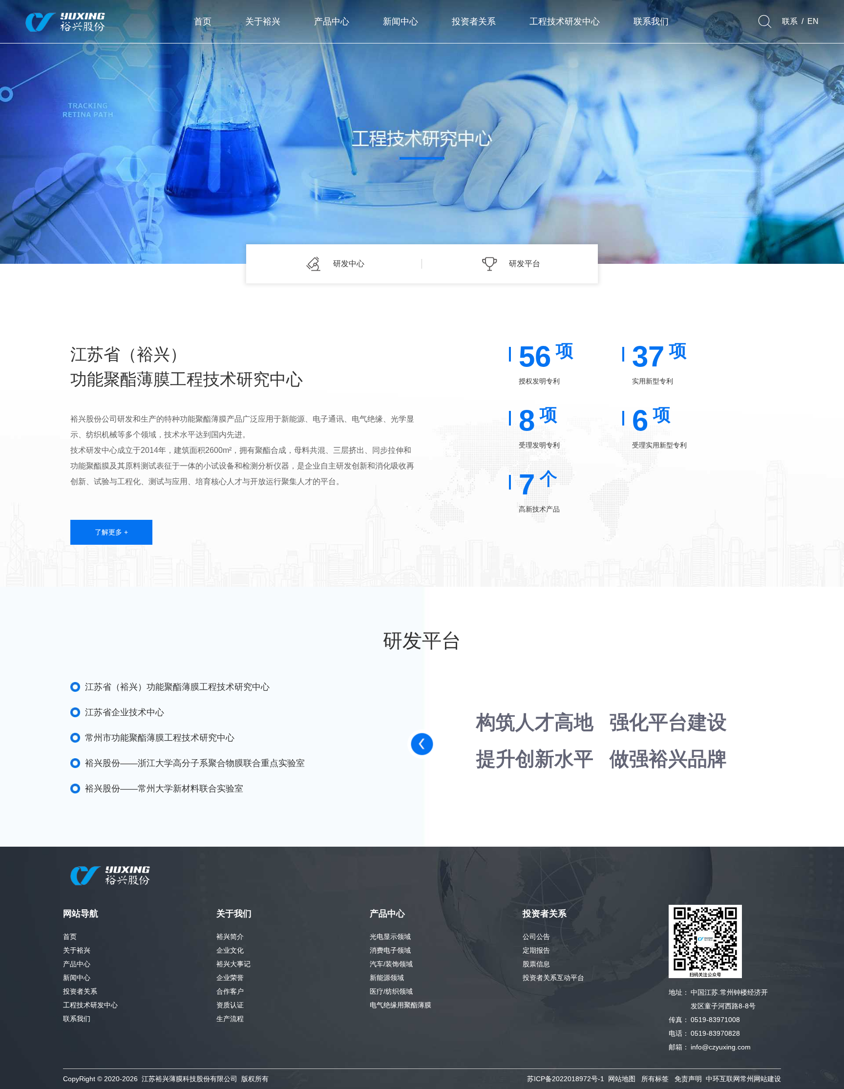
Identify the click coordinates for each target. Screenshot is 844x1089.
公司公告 (536, 936)
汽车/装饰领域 (391, 964)
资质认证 (230, 1005)
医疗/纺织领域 (391, 991)
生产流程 (230, 1019)
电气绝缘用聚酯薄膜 (400, 1005)
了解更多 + (111, 532)
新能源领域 (387, 978)
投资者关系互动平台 (553, 978)
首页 (70, 936)
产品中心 (76, 964)
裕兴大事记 (233, 964)
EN (813, 21)
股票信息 (536, 964)
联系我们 (76, 1019)
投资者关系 (80, 991)
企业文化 (230, 950)
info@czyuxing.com (721, 1047)
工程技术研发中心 (90, 1005)
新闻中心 (76, 978)
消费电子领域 (390, 950)
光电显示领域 (390, 936)
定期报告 (536, 950)
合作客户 (230, 991)
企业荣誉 (230, 978)
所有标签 (655, 1079)
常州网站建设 (760, 1079)
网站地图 (621, 1079)
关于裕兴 (76, 950)
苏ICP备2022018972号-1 (565, 1079)
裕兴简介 (230, 936)
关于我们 (234, 913)
